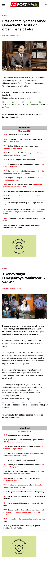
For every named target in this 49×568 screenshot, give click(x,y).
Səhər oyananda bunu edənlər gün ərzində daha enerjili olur (24, 197)
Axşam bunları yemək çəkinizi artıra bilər (22, 179)
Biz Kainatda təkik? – (23, 154)
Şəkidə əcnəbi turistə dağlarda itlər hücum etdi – (24, 212)
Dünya (4, 268)
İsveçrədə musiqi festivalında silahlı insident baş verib (24, 220)
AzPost (5, 107)
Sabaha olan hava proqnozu (16, 135)
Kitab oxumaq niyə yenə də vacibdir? (19, 159)
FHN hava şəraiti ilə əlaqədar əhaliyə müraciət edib (23, 204)
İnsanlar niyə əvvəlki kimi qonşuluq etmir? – (23, 172)
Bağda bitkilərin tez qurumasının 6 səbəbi (23, 147)
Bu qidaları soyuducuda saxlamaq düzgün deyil (24, 191)
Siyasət (5, 15)
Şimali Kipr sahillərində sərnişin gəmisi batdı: (23, 140)
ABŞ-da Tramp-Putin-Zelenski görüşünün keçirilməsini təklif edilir (21, 226)
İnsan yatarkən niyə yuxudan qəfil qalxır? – (23, 165)
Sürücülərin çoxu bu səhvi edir (22, 186)
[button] (3, 4)
